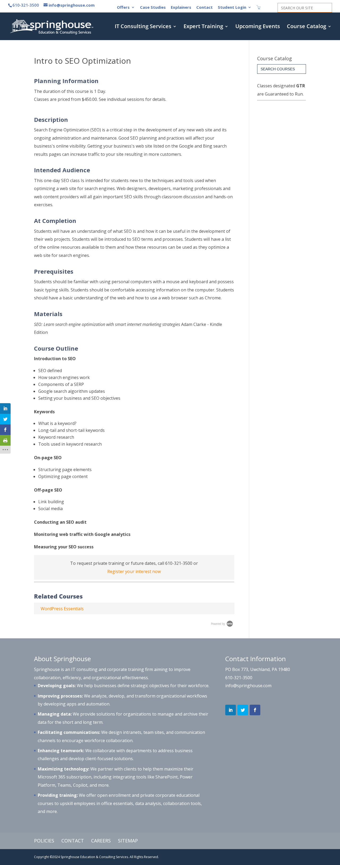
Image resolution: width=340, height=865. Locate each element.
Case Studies (153, 7)
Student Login (232, 7)
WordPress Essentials (62, 609)
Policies (44, 840)
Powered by (218, 624)
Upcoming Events (257, 27)
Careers (101, 840)
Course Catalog (306, 27)
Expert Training (203, 27)
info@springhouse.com (248, 685)
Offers (123, 7)
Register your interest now (134, 571)
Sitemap (128, 840)
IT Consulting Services (143, 27)
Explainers (181, 7)
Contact (204, 7)
